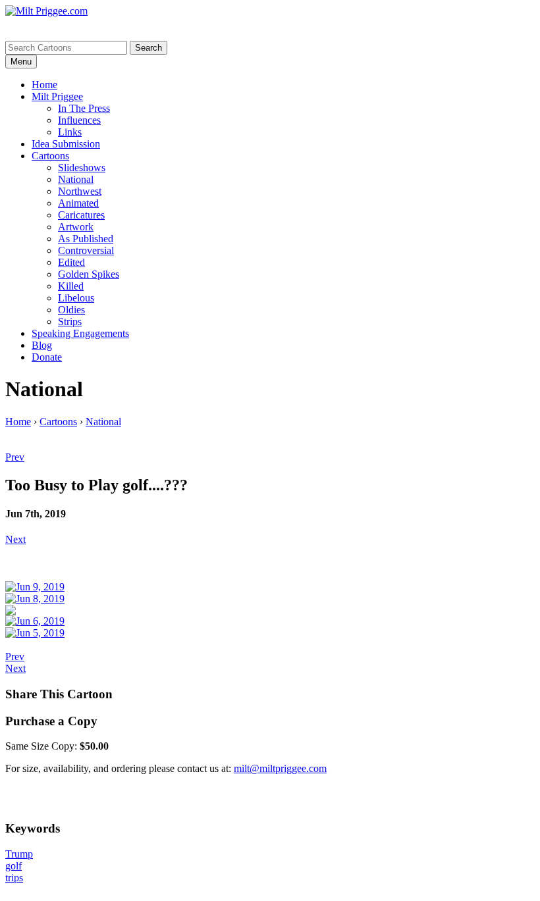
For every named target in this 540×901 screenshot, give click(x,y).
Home (44, 84)
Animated (78, 203)
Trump (19, 854)
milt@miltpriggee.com (280, 768)
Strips (70, 321)
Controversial (86, 250)
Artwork (76, 226)
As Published (85, 238)
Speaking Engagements (80, 333)
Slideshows (81, 167)
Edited (71, 262)
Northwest (79, 191)
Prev (14, 457)
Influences (79, 120)
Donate (47, 357)
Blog (42, 345)
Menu (21, 61)
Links (70, 132)
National (76, 179)
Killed (71, 286)
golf (13, 865)
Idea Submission (66, 143)
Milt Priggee (57, 96)
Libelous (76, 297)
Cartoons (50, 155)
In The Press (84, 108)
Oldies (71, 309)
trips (14, 877)
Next (15, 539)
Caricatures (81, 214)
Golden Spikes (88, 274)
